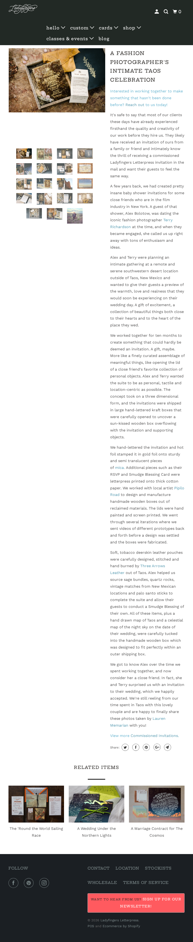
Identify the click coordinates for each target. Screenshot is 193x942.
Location (127, 868)
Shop (130, 28)
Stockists (158, 868)
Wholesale (102, 882)
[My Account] (157, 11)
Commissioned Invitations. (155, 735)
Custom (80, 28)
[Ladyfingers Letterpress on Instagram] (45, 883)
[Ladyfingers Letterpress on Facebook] (14, 883)
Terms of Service (146, 882)
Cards (106, 28)
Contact (99, 868)
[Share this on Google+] (156, 747)
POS (91, 926)
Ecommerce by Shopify (121, 926)
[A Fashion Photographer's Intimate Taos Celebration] (56, 80)
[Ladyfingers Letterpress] (23, 9)
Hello (53, 28)
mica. (120, 467)
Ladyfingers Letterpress (119, 920)
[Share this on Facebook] (135, 747)
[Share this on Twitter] (125, 747)
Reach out (134, 105)
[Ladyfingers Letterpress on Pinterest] (30, 883)
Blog (104, 38)
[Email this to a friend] (167, 747)
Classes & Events (67, 38)
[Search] (166, 11)
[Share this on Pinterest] (146, 747)
